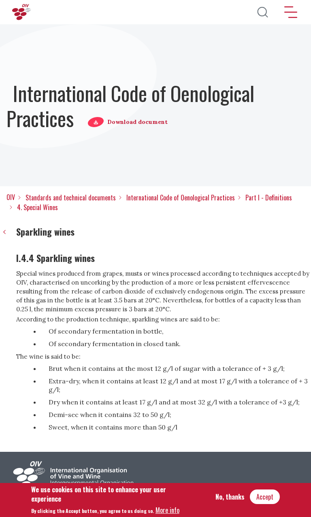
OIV (10, 197)
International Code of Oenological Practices (180, 197)
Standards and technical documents (71, 197)
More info (167, 510)
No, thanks (230, 497)
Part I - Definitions (268, 197)
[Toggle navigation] (290, 12)
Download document (137, 122)
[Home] (22, 12)
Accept (264, 497)
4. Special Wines (37, 207)
